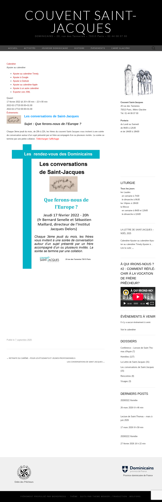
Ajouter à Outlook (21, 81)
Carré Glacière (120, 48)
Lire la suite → (127, 248)
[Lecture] (124, 303)
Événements (98, 48)
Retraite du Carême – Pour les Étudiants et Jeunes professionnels (41, 358)
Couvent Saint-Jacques (81, 21)
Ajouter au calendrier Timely (26, 73)
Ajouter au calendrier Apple (25, 84)
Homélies (125, 356)
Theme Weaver (101, 496)
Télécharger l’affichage (47, 138)
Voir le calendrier (128, 329)
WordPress (59, 496)
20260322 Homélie (129, 400)
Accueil (13, 48)
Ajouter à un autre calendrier (26, 88)
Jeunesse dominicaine (55, 48)
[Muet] (147, 303)
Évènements (12, 112)
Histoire (79, 48)
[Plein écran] (152, 303)
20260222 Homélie (129, 436)
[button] (16, 67)
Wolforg (135, 496)
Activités (29, 48)
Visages (124, 381)
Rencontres (126, 376)
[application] (138, 297)
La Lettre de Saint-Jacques (133, 362)
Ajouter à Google (20, 77)
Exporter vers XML (21, 92)
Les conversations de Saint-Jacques (86, 362)
